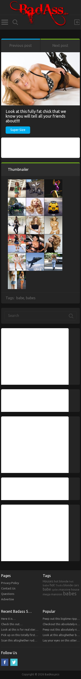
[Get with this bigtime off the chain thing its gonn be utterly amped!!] (35, 254)
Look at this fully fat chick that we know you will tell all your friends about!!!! (36, 116)
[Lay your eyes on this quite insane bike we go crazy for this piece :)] (35, 181)
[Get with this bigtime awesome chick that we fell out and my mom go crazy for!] (35, 218)
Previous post (20, 45)
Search (15, 22)
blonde (68, 585)
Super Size (17, 130)
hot (52, 585)
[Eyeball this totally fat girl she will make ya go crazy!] (17, 218)
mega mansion (52, 594)
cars (76, 585)
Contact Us (8, 588)
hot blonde (61, 581)
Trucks (59, 585)
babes (31, 298)
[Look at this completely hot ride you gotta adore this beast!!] (53, 200)
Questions (7, 593)
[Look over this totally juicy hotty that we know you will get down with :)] (17, 273)
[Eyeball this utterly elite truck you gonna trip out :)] (17, 200)
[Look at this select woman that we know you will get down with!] (17, 181)
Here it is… (8, 618)
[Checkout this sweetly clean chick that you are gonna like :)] (53, 218)
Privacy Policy (10, 582)
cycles (55, 589)
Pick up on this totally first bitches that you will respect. (37, 634)
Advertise (7, 599)
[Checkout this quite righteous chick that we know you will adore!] (35, 236)
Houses (48, 581)
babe (20, 298)
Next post (60, 45)
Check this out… (11, 624)
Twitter (14, 662)
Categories (4, 22)
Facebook (4, 662)
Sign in (77, 22)
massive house (69, 589)
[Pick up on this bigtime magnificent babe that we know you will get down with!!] (53, 181)
